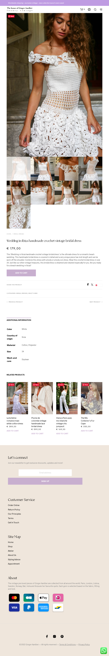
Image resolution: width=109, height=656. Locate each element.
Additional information (19, 320)
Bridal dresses (19, 234)
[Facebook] (89, 285)
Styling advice (14, 559)
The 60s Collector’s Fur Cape (87, 421)
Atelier (11, 551)
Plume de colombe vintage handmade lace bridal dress (38, 422)
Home (9, 234)
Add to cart (13, 431)
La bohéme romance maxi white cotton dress (15, 421)
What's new (32, 293)
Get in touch (13, 522)
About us (12, 555)
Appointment (14, 563)
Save (12, 16)
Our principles (14, 514)
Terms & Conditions (67, 644)
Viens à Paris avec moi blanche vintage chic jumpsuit (64, 422)
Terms (10, 518)
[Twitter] (93, 285)
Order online (13, 505)
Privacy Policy (84, 644)
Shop (10, 546)
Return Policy (14, 509)
